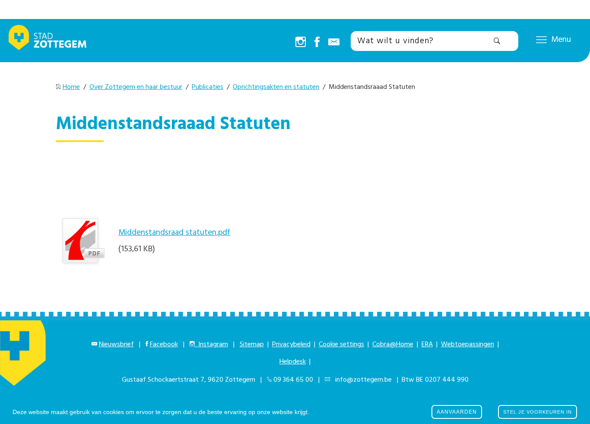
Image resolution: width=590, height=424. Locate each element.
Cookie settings (341, 344)
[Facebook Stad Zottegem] (317, 43)
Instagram (211, 344)
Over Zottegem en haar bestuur (135, 87)
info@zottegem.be (362, 380)
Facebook (164, 344)
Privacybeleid (291, 344)
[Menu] (541, 39)
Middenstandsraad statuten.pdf (174, 232)
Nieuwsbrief (116, 344)
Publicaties (207, 87)
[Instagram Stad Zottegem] (300, 43)
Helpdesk (292, 361)
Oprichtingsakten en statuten (276, 87)
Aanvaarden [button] (457, 412)
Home (71, 87)
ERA (427, 344)
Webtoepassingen (467, 344)
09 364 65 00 (293, 380)
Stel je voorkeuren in (537, 412)
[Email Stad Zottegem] (334, 43)
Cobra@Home (392, 344)
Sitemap (252, 344)
